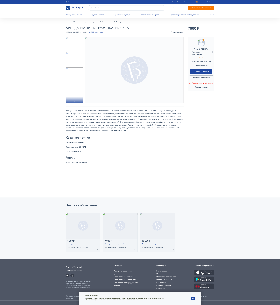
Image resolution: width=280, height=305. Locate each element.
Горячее (202, 2)
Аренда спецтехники (74, 15)
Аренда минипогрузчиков (151, 244)
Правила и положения (166, 276)
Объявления (188, 2)
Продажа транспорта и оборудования (184, 15)
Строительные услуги (122, 15)
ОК (193, 298)
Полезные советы (164, 279)
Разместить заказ (179, 8)
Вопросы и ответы (164, 285)
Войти (209, 2)
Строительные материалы (150, 15)
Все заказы (161, 282)
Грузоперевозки (98, 15)
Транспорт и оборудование (126, 282)
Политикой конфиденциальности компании (99, 300)
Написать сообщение (201, 77)
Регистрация (161, 271)
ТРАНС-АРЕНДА (201, 49)
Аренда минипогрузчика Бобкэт (117, 244)
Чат (173, 2)
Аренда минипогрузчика (76, 244)
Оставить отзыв (201, 87)
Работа (211, 15)
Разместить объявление (201, 8)
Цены (158, 273)
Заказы (179, 2)
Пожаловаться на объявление (202, 83)
